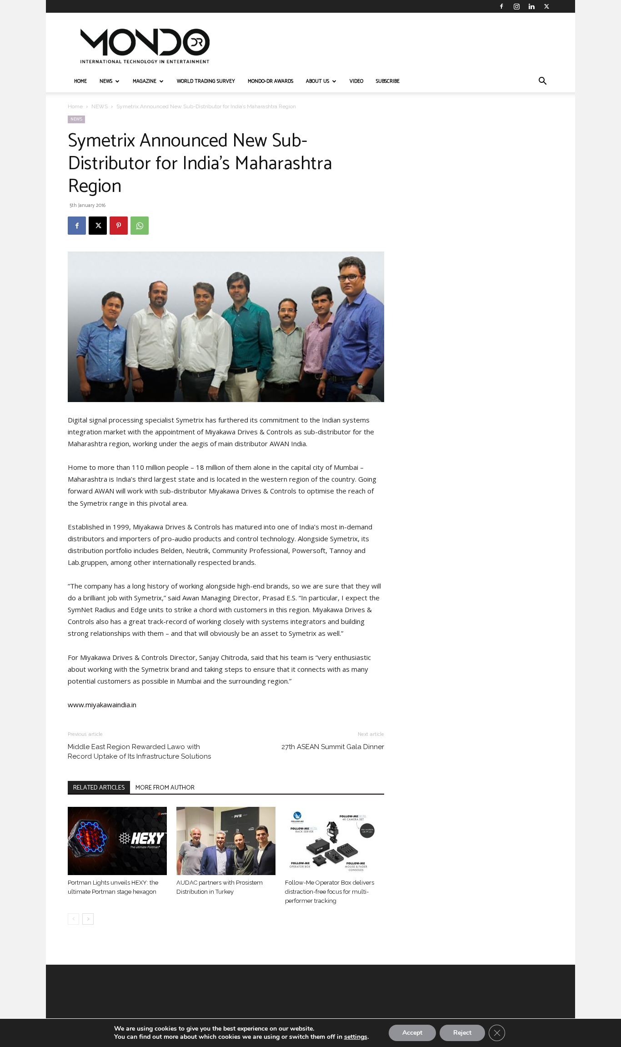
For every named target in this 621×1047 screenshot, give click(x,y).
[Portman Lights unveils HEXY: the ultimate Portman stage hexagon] (117, 841)
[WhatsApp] (139, 225)
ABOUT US (317, 81)
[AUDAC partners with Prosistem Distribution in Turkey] (225, 841)
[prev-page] (73, 919)
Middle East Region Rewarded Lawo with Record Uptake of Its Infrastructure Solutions (139, 751)
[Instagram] (516, 6)
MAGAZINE (144, 81)
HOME (80, 81)
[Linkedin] (531, 6)
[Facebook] (501, 6)
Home (75, 106)
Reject (462, 1032)
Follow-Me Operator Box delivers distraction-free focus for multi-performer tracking (329, 891)
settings (355, 1037)
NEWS (106, 81)
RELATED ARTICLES (99, 788)
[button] (542, 82)
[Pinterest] (119, 225)
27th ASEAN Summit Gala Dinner (332, 747)
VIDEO (356, 81)
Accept (412, 1032)
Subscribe (388, 81)
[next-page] (88, 919)
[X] (546, 6)
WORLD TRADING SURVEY (206, 81)
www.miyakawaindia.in (102, 704)
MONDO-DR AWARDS (270, 81)
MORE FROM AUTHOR (165, 788)
